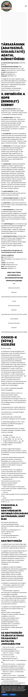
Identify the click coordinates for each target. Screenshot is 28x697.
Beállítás (3, 692)
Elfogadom (5, 694)
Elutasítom (13, 694)
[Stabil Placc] (6, 6)
